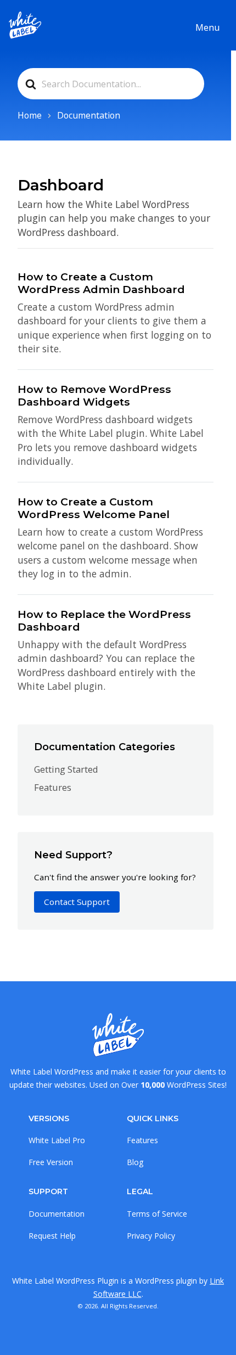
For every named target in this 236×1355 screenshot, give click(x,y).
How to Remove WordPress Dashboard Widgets (94, 395)
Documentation (57, 1213)
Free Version (51, 1162)
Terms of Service (157, 1213)
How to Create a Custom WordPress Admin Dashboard (101, 283)
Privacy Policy (151, 1235)
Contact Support (77, 901)
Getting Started (66, 769)
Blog (135, 1162)
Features (52, 787)
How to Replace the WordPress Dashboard (104, 620)
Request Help (52, 1235)
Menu (207, 27)
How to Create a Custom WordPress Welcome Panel (94, 508)
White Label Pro (57, 1140)
